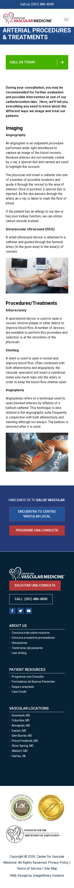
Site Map (50, 868)
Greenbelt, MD (21, 715)
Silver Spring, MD (23, 745)
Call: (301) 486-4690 (31, 599)
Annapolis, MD (21, 725)
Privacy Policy (58, 862)
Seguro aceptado (23, 686)
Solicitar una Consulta (45, 875)
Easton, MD (19, 730)
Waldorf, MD (20, 751)
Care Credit (19, 691)
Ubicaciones (19, 642)
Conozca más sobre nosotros (31, 632)
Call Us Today (22, 62)
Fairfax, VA (19, 756)
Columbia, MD (21, 720)
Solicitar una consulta (35, 585)
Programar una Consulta (28, 676)
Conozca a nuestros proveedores (33, 637)
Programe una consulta (37, 530)
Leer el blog (19, 653)
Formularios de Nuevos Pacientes (33, 681)
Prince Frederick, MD (25, 740)
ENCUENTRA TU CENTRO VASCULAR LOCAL (37, 514)
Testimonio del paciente (27, 648)
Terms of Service (29, 868)
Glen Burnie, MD (22, 735)
